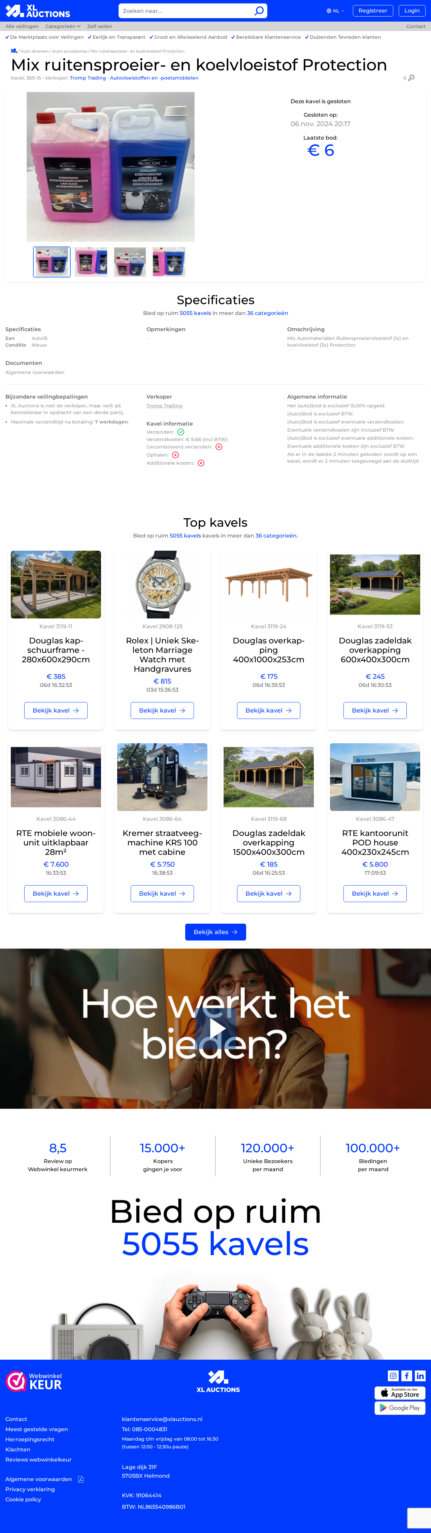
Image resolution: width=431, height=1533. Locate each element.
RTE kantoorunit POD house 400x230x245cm (375, 842)
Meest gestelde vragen (36, 1429)
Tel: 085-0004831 (144, 1429)
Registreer (373, 10)
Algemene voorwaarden (35, 372)
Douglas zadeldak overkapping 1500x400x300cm (268, 842)
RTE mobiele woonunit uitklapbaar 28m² (56, 842)
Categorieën (60, 26)
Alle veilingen (22, 26)
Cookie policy (23, 1499)
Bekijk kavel (51, 710)
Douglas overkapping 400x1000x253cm (269, 650)
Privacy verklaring (30, 1489)
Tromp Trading (88, 78)
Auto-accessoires (69, 51)
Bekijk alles (211, 932)
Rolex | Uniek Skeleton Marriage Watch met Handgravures (162, 655)
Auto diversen (35, 51)
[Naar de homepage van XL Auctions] (37, 11)
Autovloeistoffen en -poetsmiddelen (154, 78)
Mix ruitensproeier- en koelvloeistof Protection (138, 51)
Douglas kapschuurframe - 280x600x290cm (56, 650)
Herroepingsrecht (30, 1439)
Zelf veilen (99, 26)
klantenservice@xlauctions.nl (162, 1419)
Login (412, 10)
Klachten (17, 1449)
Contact (416, 26)
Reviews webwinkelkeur (38, 1459)
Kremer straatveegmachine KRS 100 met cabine (162, 842)
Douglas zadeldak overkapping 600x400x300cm (375, 650)
